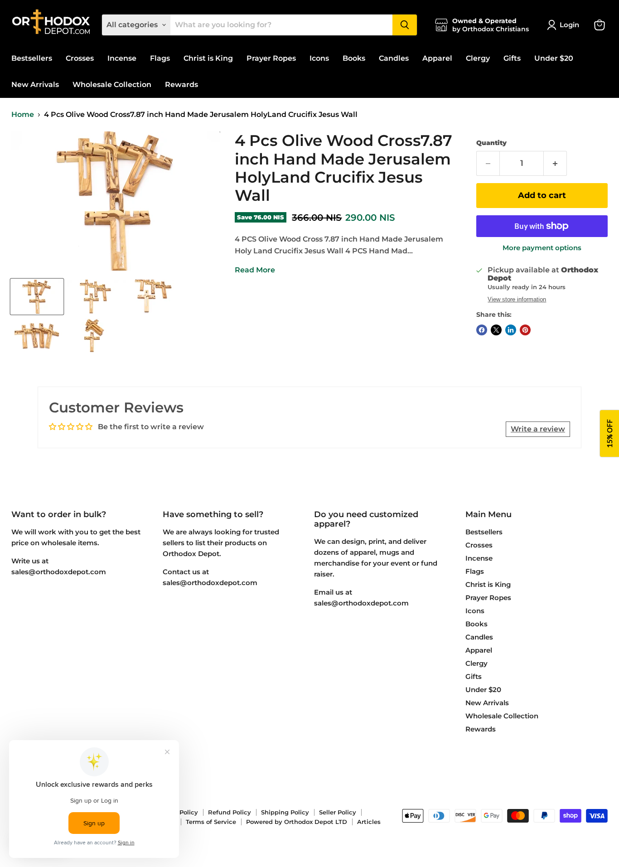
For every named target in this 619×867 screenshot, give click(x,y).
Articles (369, 821)
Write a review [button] (538, 429)
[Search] (404, 25)
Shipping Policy (285, 812)
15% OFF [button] (609, 433)
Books (354, 58)
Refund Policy (229, 812)
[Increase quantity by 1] (555, 163)
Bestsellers (31, 58)
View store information (517, 299)
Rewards (181, 84)
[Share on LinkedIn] (510, 330)
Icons (319, 58)
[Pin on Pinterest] (525, 330)
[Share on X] (496, 330)
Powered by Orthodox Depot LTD (296, 821)
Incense (121, 58)
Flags (160, 58)
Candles (394, 58)
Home (22, 115)
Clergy (478, 58)
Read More (255, 270)
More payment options (542, 248)
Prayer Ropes (271, 58)
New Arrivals (35, 84)
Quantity (491, 142)
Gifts (512, 58)
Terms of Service (211, 821)
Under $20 (553, 58)
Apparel (437, 58)
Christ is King (208, 58)
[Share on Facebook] (481, 330)
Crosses (80, 58)
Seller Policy (337, 812)
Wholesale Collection (112, 84)
